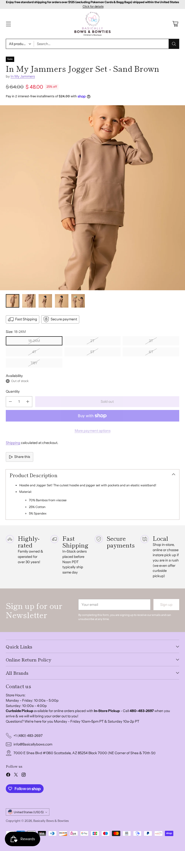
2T (92, 341)
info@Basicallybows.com (32, 744)
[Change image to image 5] (78, 301)
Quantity (13, 391)
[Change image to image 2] (29, 301)
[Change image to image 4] (61, 301)
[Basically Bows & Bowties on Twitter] (16, 775)
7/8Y (34, 363)
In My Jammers (23, 76)
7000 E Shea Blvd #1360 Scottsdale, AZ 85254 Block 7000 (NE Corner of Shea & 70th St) (84, 753)
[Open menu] (8, 24)
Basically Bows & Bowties (51, 821)
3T (151, 341)
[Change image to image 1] (12, 301)
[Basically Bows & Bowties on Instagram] (23, 775)
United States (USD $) (29, 812)
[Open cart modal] (175, 24)
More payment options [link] (93, 431)
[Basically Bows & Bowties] (92, 24)
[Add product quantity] (27, 401)
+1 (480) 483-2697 (28, 735)
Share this (22, 457)
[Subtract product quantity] (10, 401)
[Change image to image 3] (45, 301)
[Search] (174, 44)
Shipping (13, 443)
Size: (16, 332)
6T (151, 352)
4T (34, 352)
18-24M (34, 341)
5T (92, 352)
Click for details (93, 6)
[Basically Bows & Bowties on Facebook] (8, 775)
